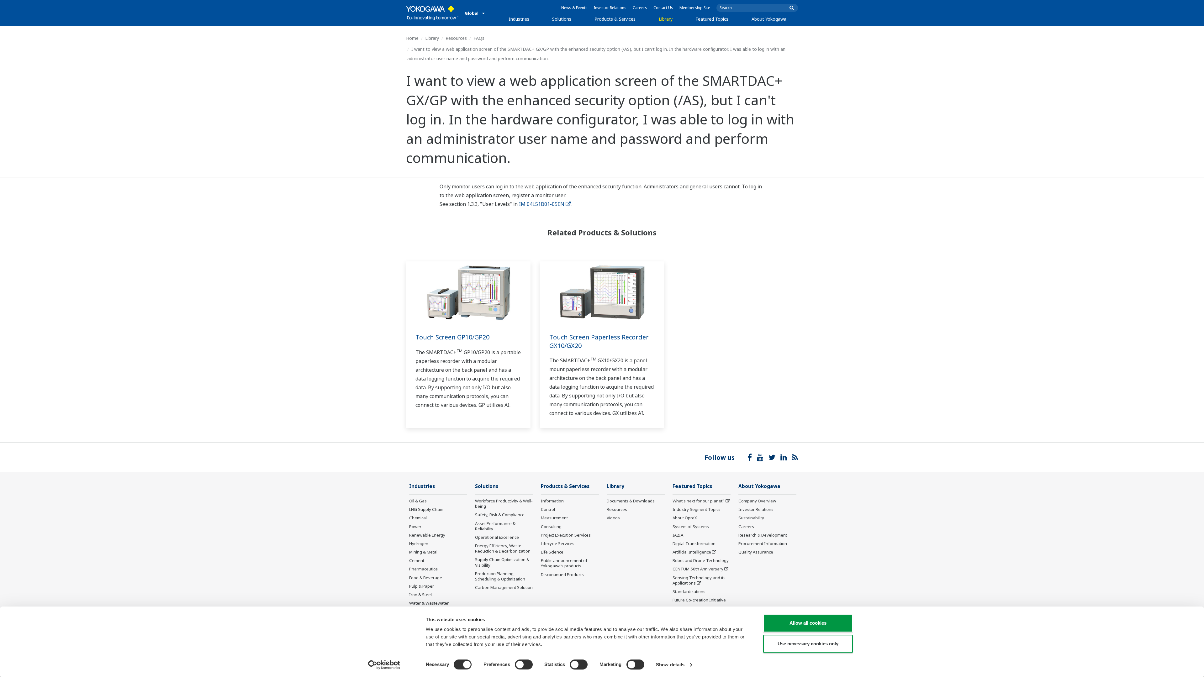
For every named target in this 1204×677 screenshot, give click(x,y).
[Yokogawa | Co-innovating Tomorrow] (432, 12)
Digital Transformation (694, 543)
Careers (640, 7)
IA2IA (678, 535)
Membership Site (694, 7)
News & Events (574, 7)
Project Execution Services (566, 535)
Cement (416, 560)
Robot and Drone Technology (701, 560)
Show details (670, 664)
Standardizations (689, 591)
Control (548, 509)
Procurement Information (762, 543)
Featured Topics (711, 19)
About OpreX (685, 518)
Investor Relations (610, 7)
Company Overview (757, 501)
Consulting (551, 526)
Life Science (552, 552)
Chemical (418, 518)
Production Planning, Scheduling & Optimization (500, 576)
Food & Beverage (425, 577)
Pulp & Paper (421, 586)
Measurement (554, 518)
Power (415, 526)
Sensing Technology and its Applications (699, 580)
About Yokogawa (769, 19)
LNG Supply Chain (426, 509)
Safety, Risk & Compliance (500, 514)
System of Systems (691, 526)
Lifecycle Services (557, 543)
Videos (613, 518)
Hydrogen (418, 543)
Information (552, 501)
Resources (456, 38)
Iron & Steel (420, 594)
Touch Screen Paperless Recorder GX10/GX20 (599, 341)
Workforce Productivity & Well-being (504, 503)
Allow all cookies (807, 623)
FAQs (478, 38)
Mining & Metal (423, 552)
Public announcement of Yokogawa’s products (564, 563)
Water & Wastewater (429, 603)
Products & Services (615, 19)
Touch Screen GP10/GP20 (452, 337)
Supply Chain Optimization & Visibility (502, 562)
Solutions (561, 19)
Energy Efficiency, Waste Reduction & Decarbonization (503, 548)
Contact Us (663, 7)
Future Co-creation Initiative (699, 600)
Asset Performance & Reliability (495, 526)
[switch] (524, 664)
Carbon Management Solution (504, 587)
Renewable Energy (427, 535)
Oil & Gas (418, 501)
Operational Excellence (497, 537)
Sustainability (751, 518)
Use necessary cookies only (808, 643)
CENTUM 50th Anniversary (698, 569)
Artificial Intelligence (692, 552)
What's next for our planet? (699, 501)
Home (412, 38)
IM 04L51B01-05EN (541, 204)
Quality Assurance (755, 552)
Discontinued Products (562, 574)
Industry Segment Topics (697, 509)
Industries (519, 19)
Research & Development (762, 535)
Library (666, 19)
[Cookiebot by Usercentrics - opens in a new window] (384, 664)
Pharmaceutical (424, 569)
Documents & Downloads (631, 501)
